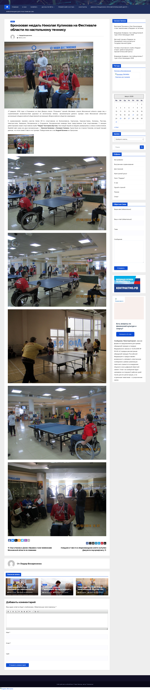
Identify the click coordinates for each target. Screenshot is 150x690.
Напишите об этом (125, 334)
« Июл (116, 127)
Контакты (83, 7)
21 (133, 115)
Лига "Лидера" (119, 178)
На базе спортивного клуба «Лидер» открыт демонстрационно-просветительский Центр (127, 49)
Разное (116, 192)
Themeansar (89, 684)
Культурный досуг (120, 173)
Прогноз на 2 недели (122, 77)
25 (120, 118)
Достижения (118, 169)
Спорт (12, 21)
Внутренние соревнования (123, 164)
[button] (8, 611)
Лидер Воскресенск (25, 35)
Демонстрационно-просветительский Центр (109, 7)
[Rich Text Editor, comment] (57, 620)
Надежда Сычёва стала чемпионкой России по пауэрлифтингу (90, 589)
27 (129, 118)
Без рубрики (118, 160)
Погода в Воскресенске (122, 71)
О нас (24, 7)
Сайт (7, 654)
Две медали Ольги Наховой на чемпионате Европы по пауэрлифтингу (21, 589)
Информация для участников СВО (20, 11)
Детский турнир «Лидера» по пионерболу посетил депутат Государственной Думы (125, 41)
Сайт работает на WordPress (65, 684)
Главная (15, 7)
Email (8, 643)
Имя (8, 632)
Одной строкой (119, 187)
